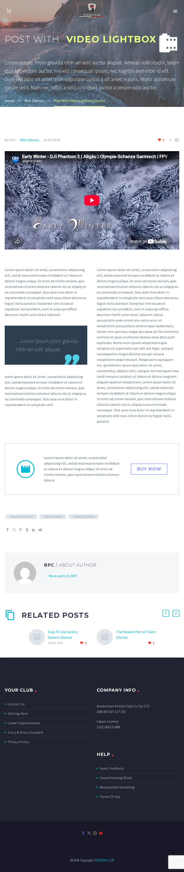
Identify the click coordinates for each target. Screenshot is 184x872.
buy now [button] (149, 469)
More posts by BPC (63, 576)
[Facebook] (7, 530)
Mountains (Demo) (22, 517)
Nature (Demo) (53, 517)
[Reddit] (40, 530)
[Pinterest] (20, 530)
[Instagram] (95, 833)
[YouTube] (101, 833)
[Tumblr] (27, 530)
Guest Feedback (112, 768)
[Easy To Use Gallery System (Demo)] (38, 637)
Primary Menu (175, 11)
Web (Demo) (29, 140)
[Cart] (9, 11)
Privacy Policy (18, 742)
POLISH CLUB (104, 860)
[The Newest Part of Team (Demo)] (106, 637)
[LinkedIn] (33, 530)
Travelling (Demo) (84, 517)
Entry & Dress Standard (25, 732)
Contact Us (16, 704)
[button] (165, 613)
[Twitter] (14, 530)
